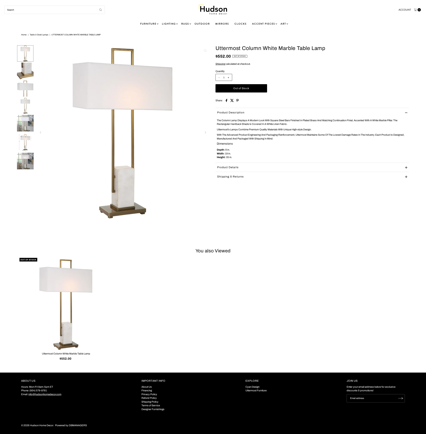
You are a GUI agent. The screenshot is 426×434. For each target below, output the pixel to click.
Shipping (220, 64)
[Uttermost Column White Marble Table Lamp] (65, 304)
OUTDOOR (202, 24)
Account (405, 9)
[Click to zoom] (205, 50)
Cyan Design (252, 387)
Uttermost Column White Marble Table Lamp (66, 353)
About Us (146, 387)
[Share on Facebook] (226, 100)
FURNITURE (148, 24)
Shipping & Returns (230, 176)
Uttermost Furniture (256, 390)
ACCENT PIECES (263, 24)
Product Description (230, 112)
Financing (146, 390)
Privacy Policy (149, 394)
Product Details (227, 167)
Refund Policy (149, 398)
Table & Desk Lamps (39, 35)
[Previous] (40, 132)
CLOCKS (240, 24)
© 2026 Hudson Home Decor (37, 425)
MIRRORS (222, 24)
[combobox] (54, 10)
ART (283, 24)
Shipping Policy (149, 401)
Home (24, 35)
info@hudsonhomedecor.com (44, 394)
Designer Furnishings (152, 409)
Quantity (220, 71)
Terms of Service (150, 405)
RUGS (185, 24)
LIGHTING (169, 24)
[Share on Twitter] (231, 100)
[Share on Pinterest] (237, 100)
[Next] (205, 132)
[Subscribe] (401, 398)
